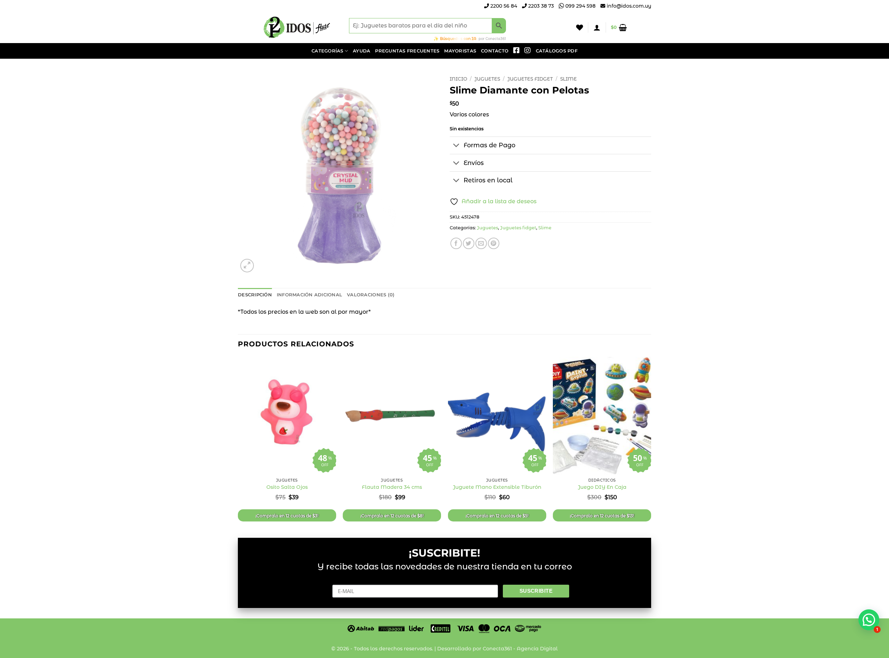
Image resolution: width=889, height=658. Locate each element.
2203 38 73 (540, 6)
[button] (596, 27)
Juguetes (487, 79)
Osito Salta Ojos (287, 487)
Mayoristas (460, 51)
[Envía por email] (481, 243)
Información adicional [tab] (309, 294)
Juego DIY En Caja (602, 487)
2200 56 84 (503, 6)
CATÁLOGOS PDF (557, 51)
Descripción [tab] (255, 294)
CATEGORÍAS (327, 51)
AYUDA (361, 51)
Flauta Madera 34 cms (392, 487)
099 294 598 (580, 6)
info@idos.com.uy (629, 6)
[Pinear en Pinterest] (493, 243)
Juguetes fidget (530, 79)
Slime (568, 79)
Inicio (458, 79)
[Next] (651, 441)
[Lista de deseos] (579, 27)
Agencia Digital (537, 648)
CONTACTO (494, 51)
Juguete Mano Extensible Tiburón (497, 487)
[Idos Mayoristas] (297, 27)
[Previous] (238, 441)
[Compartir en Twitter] (468, 243)
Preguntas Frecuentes (407, 51)
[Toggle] (456, 146)
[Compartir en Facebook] (456, 243)
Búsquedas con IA (458, 38)
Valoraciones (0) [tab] (370, 294)
